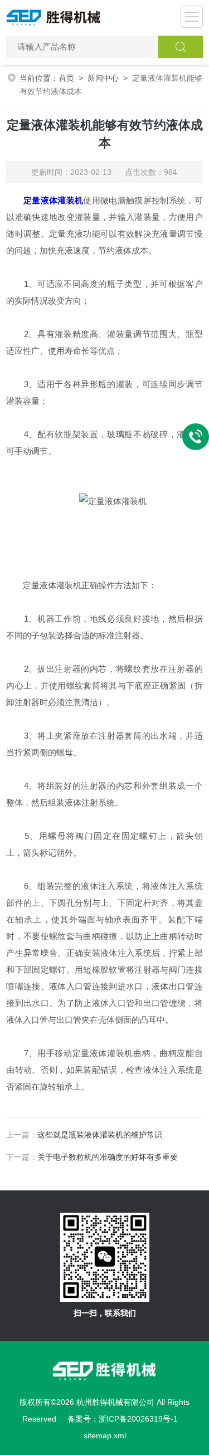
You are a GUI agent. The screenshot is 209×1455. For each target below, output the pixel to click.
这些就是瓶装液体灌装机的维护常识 (99, 1134)
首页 (66, 78)
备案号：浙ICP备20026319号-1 (122, 1418)
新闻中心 (103, 78)
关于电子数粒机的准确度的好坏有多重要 (107, 1157)
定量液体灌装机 (53, 200)
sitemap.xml (105, 1435)
